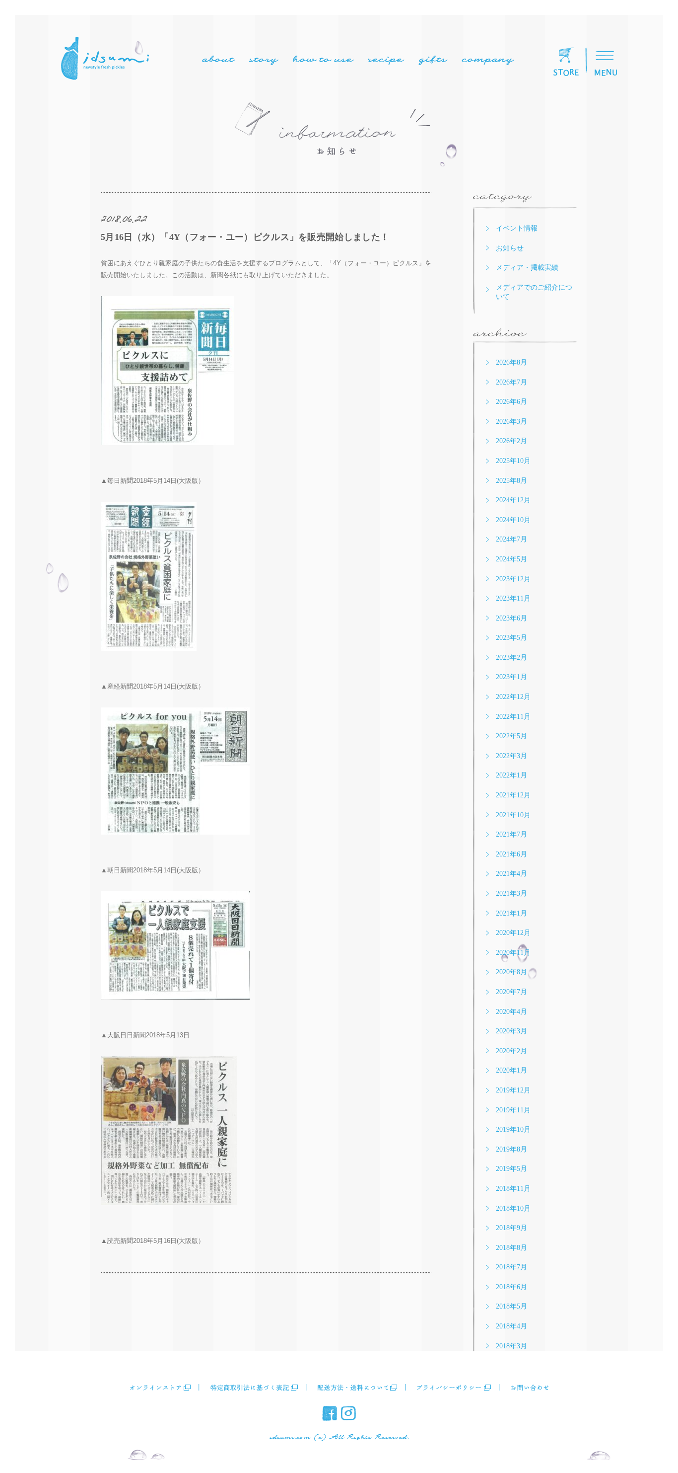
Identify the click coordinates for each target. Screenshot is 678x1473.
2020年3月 (511, 1031)
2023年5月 (511, 637)
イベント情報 (517, 228)
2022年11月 (513, 716)
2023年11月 (513, 598)
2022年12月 (513, 696)
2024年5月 (511, 559)
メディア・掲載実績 (527, 267)
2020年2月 (511, 1051)
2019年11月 (513, 1110)
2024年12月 (513, 500)
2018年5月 (511, 1306)
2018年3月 (511, 1346)
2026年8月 (511, 362)
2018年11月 (513, 1188)
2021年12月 (513, 795)
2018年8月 (511, 1247)
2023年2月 (511, 657)
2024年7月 (511, 539)
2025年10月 (513, 461)
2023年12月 (513, 579)
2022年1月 (511, 775)
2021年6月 (511, 854)
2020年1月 (511, 1070)
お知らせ (510, 248)
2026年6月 (511, 401)
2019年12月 (513, 1090)
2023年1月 (511, 677)
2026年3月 (511, 421)
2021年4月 (511, 873)
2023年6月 (511, 618)
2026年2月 (511, 441)
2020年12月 (513, 932)
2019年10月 (513, 1129)
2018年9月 (511, 1228)
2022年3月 (511, 756)
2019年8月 (511, 1149)
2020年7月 (511, 992)
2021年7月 (511, 834)
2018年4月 (511, 1326)
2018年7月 (511, 1267)
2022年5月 (511, 736)
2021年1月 (511, 913)
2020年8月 (511, 972)
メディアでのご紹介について (534, 292)
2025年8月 (511, 480)
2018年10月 (513, 1208)
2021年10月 (513, 815)
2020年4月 (511, 1011)
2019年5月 (511, 1168)
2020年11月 (513, 952)
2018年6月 (511, 1287)
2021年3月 (511, 893)
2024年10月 (513, 520)
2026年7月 (511, 382)
